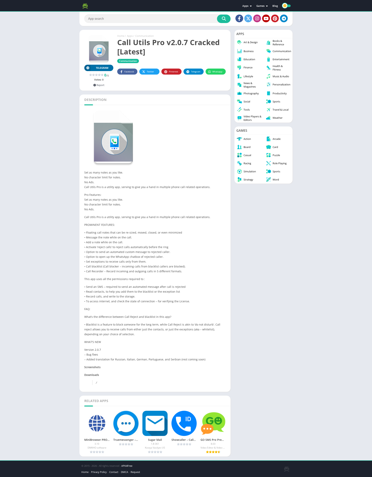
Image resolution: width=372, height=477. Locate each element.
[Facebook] (239, 18)
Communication (144, 36)
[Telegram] (284, 18)
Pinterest (173, 71)
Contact (113, 472)
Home (120, 36)
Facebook (129, 71)
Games (260, 6)
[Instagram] (257, 18)
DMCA (124, 472)
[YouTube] (266, 18)
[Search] (224, 19)
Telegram (195, 71)
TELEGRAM (102, 68)
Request (135, 472)
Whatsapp (217, 71)
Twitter (150, 71)
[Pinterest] (275, 18)
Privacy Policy (99, 472)
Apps (245, 6)
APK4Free (126, 466)
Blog (275, 6)
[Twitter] (248, 18)
